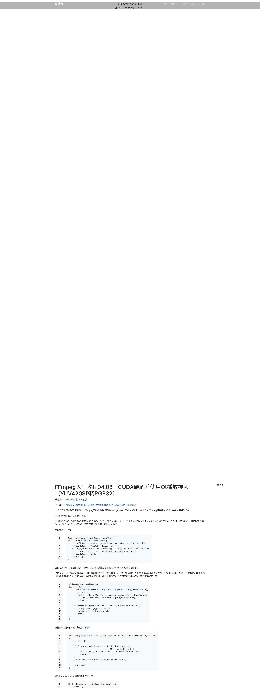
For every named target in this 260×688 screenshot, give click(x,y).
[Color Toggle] (203, 4)
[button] (175, 4)
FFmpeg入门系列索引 (76, 499)
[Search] (198, 4)
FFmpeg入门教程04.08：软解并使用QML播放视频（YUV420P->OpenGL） (100, 505)
